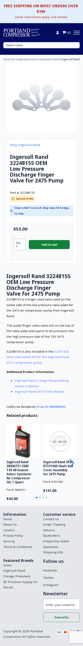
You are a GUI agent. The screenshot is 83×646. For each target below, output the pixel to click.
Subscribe (61, 617)
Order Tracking (54, 524)
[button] (36, 497)
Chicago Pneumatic (17, 576)
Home (7, 519)
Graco (7, 565)
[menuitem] (21, 519)
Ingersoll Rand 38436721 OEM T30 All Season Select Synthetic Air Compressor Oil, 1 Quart (18, 472)
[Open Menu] (77, 32)
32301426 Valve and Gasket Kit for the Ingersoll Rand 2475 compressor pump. (37, 356)
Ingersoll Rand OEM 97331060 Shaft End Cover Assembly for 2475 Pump (58, 468)
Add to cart (49, 244)
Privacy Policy (13, 535)
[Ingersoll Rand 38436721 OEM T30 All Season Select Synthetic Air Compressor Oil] (23, 441)
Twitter (48, 578)
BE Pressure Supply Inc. (20, 582)
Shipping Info (53, 552)
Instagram (50, 585)
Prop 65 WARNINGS (51, 407)
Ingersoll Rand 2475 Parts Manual (39, 391)
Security (9, 541)
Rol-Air (8, 587)
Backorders (51, 535)
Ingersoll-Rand (14, 570)
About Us (10, 524)
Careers (9, 530)
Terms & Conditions (17, 547)
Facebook (50, 570)
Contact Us (51, 519)
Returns (49, 530)
